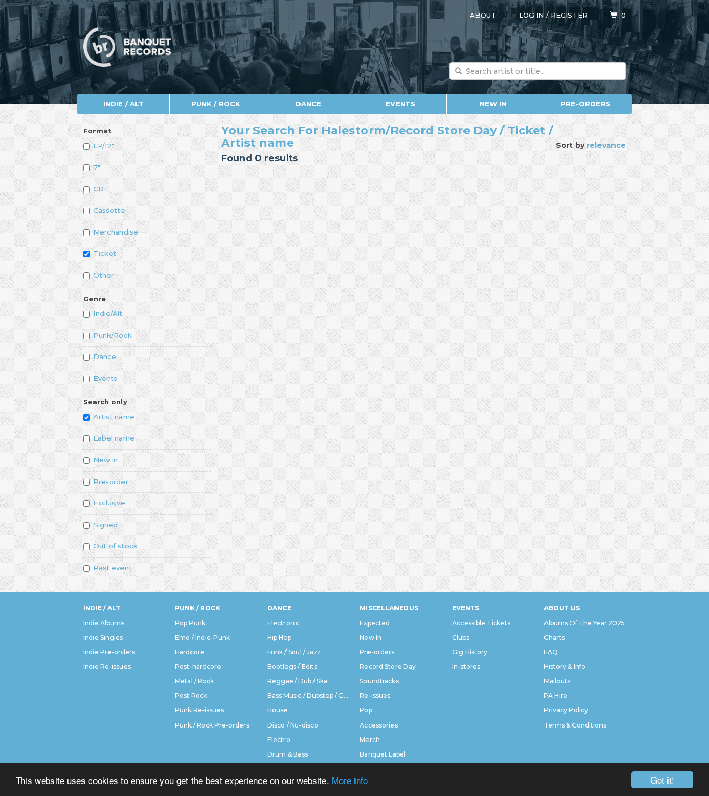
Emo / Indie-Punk (202, 637)
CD (98, 189)
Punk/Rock (112, 335)
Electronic (283, 623)
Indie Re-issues (107, 666)
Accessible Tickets (481, 623)
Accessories (379, 725)
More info (350, 780)
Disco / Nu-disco (292, 725)
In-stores (466, 666)
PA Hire (555, 695)
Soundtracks (379, 681)
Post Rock (191, 695)
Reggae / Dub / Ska (297, 681)
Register (569, 15)
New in (105, 460)
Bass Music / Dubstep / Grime (308, 695)
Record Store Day (388, 666)
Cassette (109, 210)
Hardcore (189, 652)
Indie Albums (103, 623)
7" (96, 167)
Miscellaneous (389, 608)
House (277, 710)
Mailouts (557, 681)
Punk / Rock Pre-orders (212, 725)
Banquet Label (382, 754)
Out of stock (115, 546)
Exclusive (109, 503)
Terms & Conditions (575, 725)
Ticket (104, 253)
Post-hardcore (198, 666)
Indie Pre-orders (109, 652)
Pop (366, 710)
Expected (375, 623)
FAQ (551, 652)
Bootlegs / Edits (292, 666)
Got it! (662, 779)
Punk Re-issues (199, 710)
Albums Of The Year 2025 (584, 623)
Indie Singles (103, 637)
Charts (554, 637)
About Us (562, 608)
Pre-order (110, 481)
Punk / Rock (215, 104)
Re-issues (375, 695)
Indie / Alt (123, 104)
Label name (113, 438)
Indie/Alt (107, 313)
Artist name (113, 417)
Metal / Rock (194, 681)
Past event (112, 568)
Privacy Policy (566, 710)
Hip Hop (279, 637)
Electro (278, 740)
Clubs (460, 637)
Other (103, 275)
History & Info (564, 666)
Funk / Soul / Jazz (294, 652)
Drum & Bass (287, 754)
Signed (105, 524)
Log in (531, 15)
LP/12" (103, 146)
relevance (606, 145)
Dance (308, 104)
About (483, 15)
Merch (370, 740)
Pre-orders (585, 104)
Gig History (469, 652)
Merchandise (115, 232)
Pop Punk (190, 623)
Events (400, 104)
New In (493, 104)
